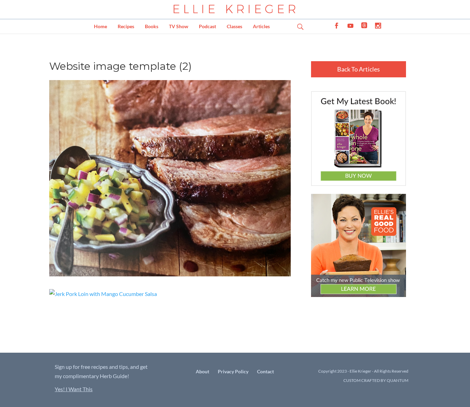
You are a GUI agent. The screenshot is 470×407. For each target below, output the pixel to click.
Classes (234, 26)
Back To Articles (358, 69)
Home (100, 26)
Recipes (126, 26)
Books (151, 26)
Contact (265, 371)
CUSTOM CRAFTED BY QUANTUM (375, 380)
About (202, 371)
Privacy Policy (233, 371)
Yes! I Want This (74, 389)
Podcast (207, 26)
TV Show (178, 26)
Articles (261, 26)
